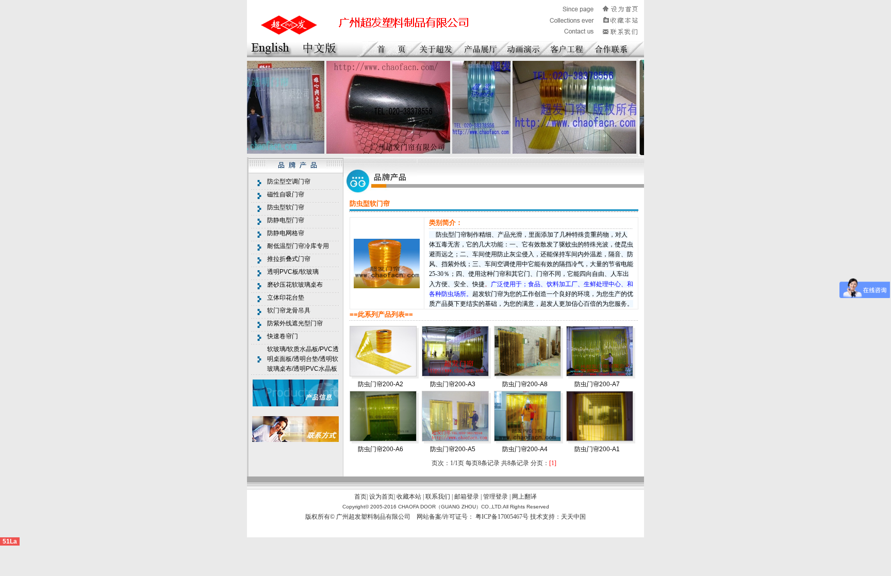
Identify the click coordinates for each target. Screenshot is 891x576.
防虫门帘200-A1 (597, 449)
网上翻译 (524, 496)
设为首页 (381, 496)
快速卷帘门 (282, 336)
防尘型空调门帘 (288, 181)
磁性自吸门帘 (285, 194)
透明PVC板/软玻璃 (293, 271)
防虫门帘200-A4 (525, 449)
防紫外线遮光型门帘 (295, 323)
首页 (360, 496)
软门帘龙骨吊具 (288, 310)
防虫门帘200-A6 (380, 449)
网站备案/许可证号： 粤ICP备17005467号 (473, 516)
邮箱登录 (466, 496)
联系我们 (437, 496)
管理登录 (495, 496)
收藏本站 (409, 496)
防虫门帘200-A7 (597, 384)
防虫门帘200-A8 (525, 384)
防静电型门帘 (285, 220)
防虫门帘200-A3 (452, 384)
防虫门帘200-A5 (452, 449)
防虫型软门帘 (285, 207)
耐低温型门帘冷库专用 (298, 246)
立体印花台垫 (285, 297)
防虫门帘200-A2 (380, 384)
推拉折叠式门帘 (288, 258)
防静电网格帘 (285, 233)
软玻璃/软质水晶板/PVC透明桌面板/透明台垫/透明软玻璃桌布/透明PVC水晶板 (303, 358)
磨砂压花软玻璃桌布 (295, 284)
